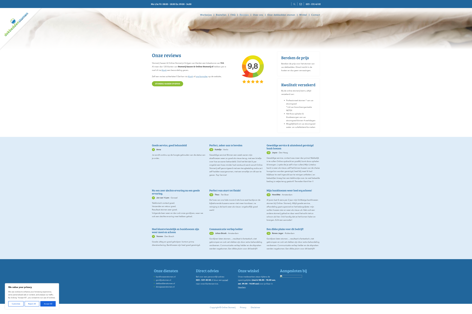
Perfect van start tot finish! (225, 190)
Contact (315, 15)
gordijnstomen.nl (163, 280)
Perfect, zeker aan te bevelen (225, 145)
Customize (16, 304)
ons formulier (202, 76)
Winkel (303, 15)
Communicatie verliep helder (226, 229)
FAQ (233, 15)
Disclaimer (255, 307)
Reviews (244, 15)
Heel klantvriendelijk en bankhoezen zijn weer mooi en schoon (175, 230)
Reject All (32, 304)
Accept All (48, 304)
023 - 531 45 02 (313, 4)
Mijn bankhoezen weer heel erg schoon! (289, 190)
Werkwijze (206, 15)
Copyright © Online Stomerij (223, 307)
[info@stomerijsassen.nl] (300, 4)
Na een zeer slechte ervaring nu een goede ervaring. (176, 192)
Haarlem (242, 287)
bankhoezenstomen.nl (166, 277)
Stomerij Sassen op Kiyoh (167, 83)
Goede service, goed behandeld (169, 145)
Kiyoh (164, 70)
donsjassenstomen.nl (165, 287)
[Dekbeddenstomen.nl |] (14, 22)
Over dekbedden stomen (281, 15)
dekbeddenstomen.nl (165, 283)
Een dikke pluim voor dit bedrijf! (285, 229)
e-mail (225, 280)
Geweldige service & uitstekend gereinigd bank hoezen (290, 147)
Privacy (243, 307)
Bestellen (221, 15)
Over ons (258, 15)
